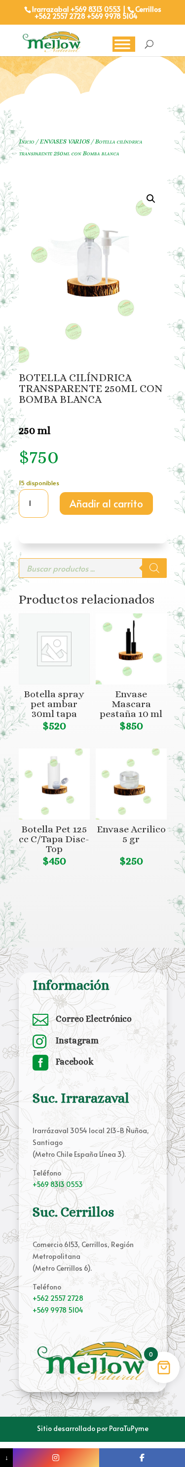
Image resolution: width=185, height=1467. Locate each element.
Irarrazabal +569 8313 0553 (76, 9)
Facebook (75, 1062)
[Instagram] (56, 1457)
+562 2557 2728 (60, 16)
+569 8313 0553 (58, 1184)
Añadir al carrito (106, 503)
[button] (151, 199)
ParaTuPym (127, 1428)
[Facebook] (142, 1457)
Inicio (26, 141)
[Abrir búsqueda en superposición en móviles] (93, 568)
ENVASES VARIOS (64, 141)
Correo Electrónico (94, 1019)
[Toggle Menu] (122, 44)
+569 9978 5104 (112, 16)
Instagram (77, 1040)
